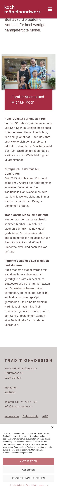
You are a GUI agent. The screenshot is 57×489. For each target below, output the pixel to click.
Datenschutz (31, 485)
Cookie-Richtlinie (17, 485)
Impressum (43, 485)
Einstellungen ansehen (28, 478)
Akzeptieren (28, 461)
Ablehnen (28, 469)
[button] (52, 427)
